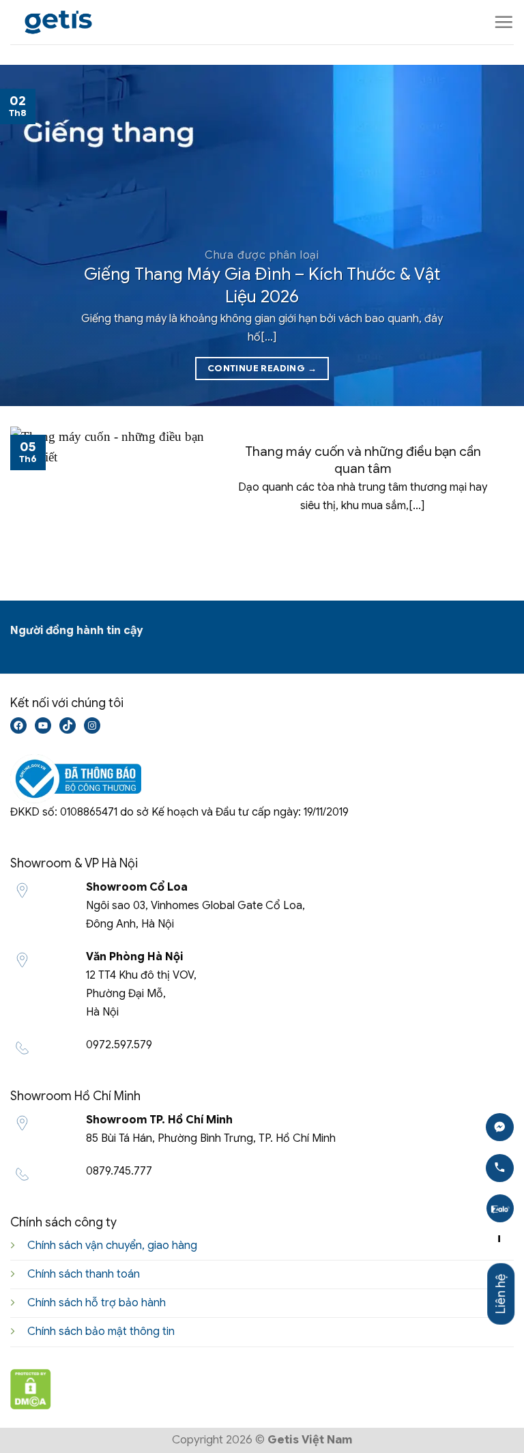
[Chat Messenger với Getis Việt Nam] (500, 1127)
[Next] (496, 235)
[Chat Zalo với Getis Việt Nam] (500, 1208)
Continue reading (262, 368)
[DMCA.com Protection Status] (30, 1388)
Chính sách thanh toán (83, 1274)
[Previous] (28, 235)
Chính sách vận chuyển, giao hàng (112, 1245)
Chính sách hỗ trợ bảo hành (96, 1303)
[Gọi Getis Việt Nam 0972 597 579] (500, 1168)
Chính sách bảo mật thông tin (101, 1331)
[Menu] (503, 22)
